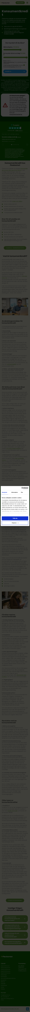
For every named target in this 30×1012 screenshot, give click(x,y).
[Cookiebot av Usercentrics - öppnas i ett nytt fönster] (21, 488)
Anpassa (14, 522)
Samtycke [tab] (4, 492)
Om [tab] (22, 492)
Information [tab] (14, 492)
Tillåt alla (15, 518)
